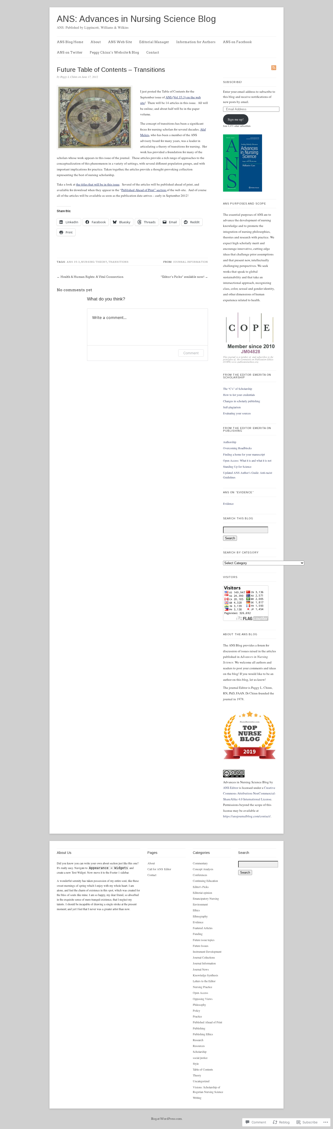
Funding (198, 934)
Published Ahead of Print (207, 1022)
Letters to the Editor (204, 981)
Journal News (201, 969)
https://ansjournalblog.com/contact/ (247, 816)
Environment (200, 904)
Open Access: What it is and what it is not (247, 460)
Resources (199, 1046)
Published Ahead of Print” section (144, 190)
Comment (191, 353)
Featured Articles (203, 928)
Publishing (199, 1028)
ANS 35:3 (73, 261)
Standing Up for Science (237, 466)
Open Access (200, 993)
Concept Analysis (203, 869)
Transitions (118, 261)
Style (196, 1063)
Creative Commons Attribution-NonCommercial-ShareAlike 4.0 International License (249, 793)
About (95, 42)
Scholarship (199, 1052)
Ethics (196, 910)
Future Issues (200, 946)
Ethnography (200, 916)
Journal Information (190, 261)
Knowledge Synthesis (205, 975)
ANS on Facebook (237, 42)
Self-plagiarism (232, 407)
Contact (152, 52)
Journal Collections (204, 957)
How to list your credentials (239, 395)
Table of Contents (203, 1069)
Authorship (229, 442)
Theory (197, 1075)
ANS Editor (230, 787)
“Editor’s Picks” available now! (182, 277)
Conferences (200, 875)
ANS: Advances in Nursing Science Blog (136, 19)
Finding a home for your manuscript (244, 454)
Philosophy (199, 1005)
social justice (200, 1058)
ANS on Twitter (69, 52)
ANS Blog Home (70, 42)
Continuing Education (205, 881)
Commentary (200, 863)
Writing (197, 1098)
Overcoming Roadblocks (237, 448)
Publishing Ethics (203, 1034)
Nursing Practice (202, 987)
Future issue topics (204, 940)
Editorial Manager (154, 42)
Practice (197, 1016)
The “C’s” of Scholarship (237, 389)
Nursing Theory (94, 261)
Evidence (228, 503)
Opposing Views (203, 999)
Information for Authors (195, 42)
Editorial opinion (202, 893)
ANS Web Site (120, 42)
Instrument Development (207, 951)
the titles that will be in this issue (97, 184)
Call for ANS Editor (159, 869)
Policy (196, 1010)
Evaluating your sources (237, 413)
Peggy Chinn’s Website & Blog (114, 52)
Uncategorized (201, 1081)
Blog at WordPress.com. (166, 1118)
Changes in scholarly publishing (241, 401)
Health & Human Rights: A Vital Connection (91, 277)
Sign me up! (236, 119)
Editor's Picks (201, 887)
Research (198, 1040)
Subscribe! (232, 82)
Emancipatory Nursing (206, 898)
